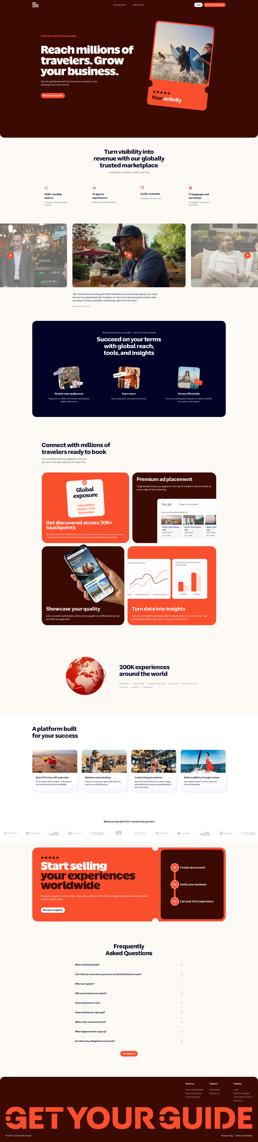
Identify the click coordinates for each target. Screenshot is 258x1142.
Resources (238, 1101)
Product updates (192, 1097)
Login (236, 1090)
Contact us (214, 1093)
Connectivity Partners (243, 1097)
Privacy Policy (227, 1136)
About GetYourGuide (194, 1090)
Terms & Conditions (244, 1136)
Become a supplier (242, 1093)
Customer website (193, 1093)
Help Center (214, 1090)
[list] (129, 255)
